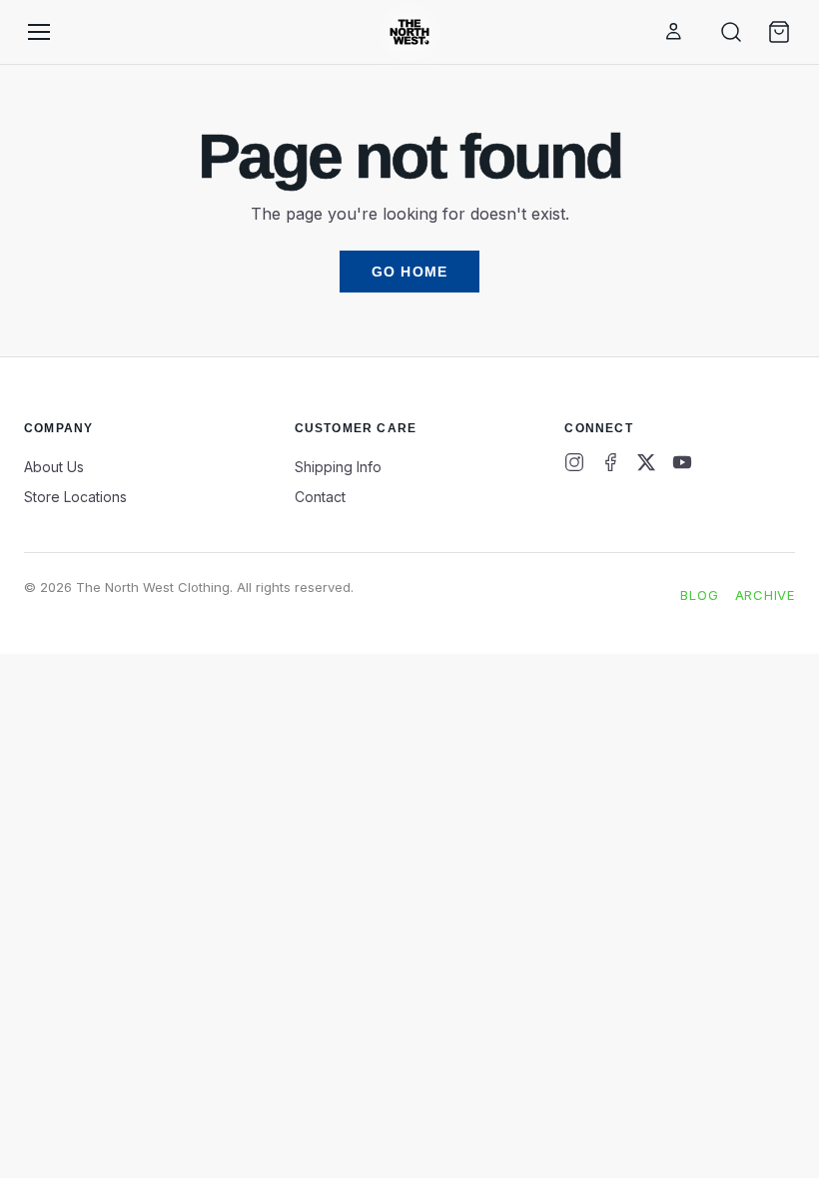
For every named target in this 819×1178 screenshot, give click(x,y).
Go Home (409, 272)
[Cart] (779, 32)
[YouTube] (682, 462)
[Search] (731, 32)
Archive (765, 595)
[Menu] (39, 32)
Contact (320, 496)
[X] (646, 462)
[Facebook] (610, 462)
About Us (54, 466)
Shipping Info (338, 466)
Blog (699, 595)
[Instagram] (574, 462)
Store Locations (75, 496)
